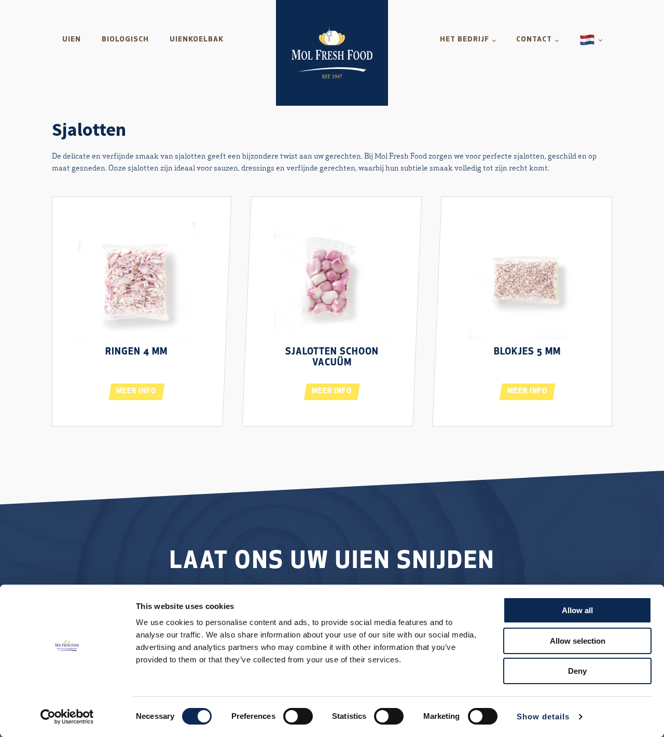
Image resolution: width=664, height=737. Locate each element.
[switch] (298, 716)
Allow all (577, 610)
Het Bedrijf (464, 40)
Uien (71, 40)
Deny (577, 671)
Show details (543, 716)
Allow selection (577, 640)
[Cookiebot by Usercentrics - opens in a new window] (67, 717)
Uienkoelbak (197, 40)
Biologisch (125, 40)
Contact (534, 40)
